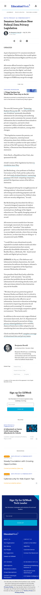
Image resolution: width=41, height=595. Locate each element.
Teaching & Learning (32, 12)
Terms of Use (28, 590)
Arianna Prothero (21, 437)
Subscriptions (8, 565)
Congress (26, 374)
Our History (7, 546)
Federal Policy (17, 366)
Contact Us (28, 539)
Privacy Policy (8, 587)
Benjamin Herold (16, 32)
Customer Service (29, 549)
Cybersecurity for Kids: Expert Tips (19, 479)
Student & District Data (19, 370)
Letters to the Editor (30, 543)
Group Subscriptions (10, 572)
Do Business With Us (31, 562)
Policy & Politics (19, 12)
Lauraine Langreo (9, 437)
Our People (7, 549)
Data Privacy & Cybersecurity (17, 18)
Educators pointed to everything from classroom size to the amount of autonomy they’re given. (19, 98)
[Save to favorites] (20, 41)
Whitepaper (8, 458)
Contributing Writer (20, 348)
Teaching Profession (11, 89)
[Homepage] (20, 6)
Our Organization (9, 543)
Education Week (29, 348)
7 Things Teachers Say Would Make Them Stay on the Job (16, 93)
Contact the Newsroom (31, 553)
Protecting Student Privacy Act (17, 109)
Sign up (20, 523)
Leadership (10, 12)
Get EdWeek (8, 562)
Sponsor (7, 475)
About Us (7, 539)
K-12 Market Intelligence (31, 576)
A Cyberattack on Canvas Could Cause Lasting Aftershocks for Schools (13, 431)
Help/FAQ (27, 546)
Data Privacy (17, 374)
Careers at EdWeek (10, 556)
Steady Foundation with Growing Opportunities (18, 462)
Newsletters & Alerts (10, 569)
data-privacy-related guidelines (18, 322)
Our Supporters (8, 553)
